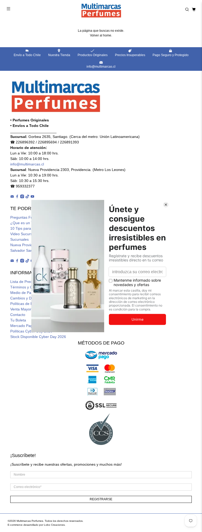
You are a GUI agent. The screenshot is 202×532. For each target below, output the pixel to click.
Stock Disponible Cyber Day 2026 (38, 337)
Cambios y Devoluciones (30, 298)
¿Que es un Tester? (26, 223)
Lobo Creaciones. (54, 524)
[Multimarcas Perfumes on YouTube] (32, 197)
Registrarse (101, 499)
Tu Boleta (18, 320)
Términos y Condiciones (30, 287)
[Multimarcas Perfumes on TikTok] (27, 197)
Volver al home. (101, 35)
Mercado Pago (22, 326)
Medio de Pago (23, 293)
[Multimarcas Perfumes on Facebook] (17, 197)
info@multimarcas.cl (27, 164)
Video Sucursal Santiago (30, 234)
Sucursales (19, 239)
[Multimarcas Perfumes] (101, 9)
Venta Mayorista (23, 309)
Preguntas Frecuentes (28, 217)
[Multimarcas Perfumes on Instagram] (22, 197)
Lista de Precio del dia (28, 282)
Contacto (17, 315)
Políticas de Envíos (26, 304)
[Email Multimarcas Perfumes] (12, 197)
